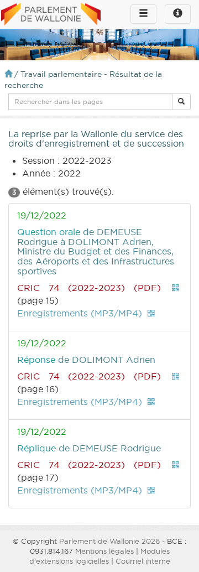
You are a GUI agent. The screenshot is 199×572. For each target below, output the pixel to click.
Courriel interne (143, 561)
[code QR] (176, 287)
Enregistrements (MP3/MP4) (79, 313)
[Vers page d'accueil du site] (51, 15)
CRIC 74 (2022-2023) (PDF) (89, 287)
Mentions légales (104, 551)
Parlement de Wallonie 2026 (109, 541)
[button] (181, 101)
